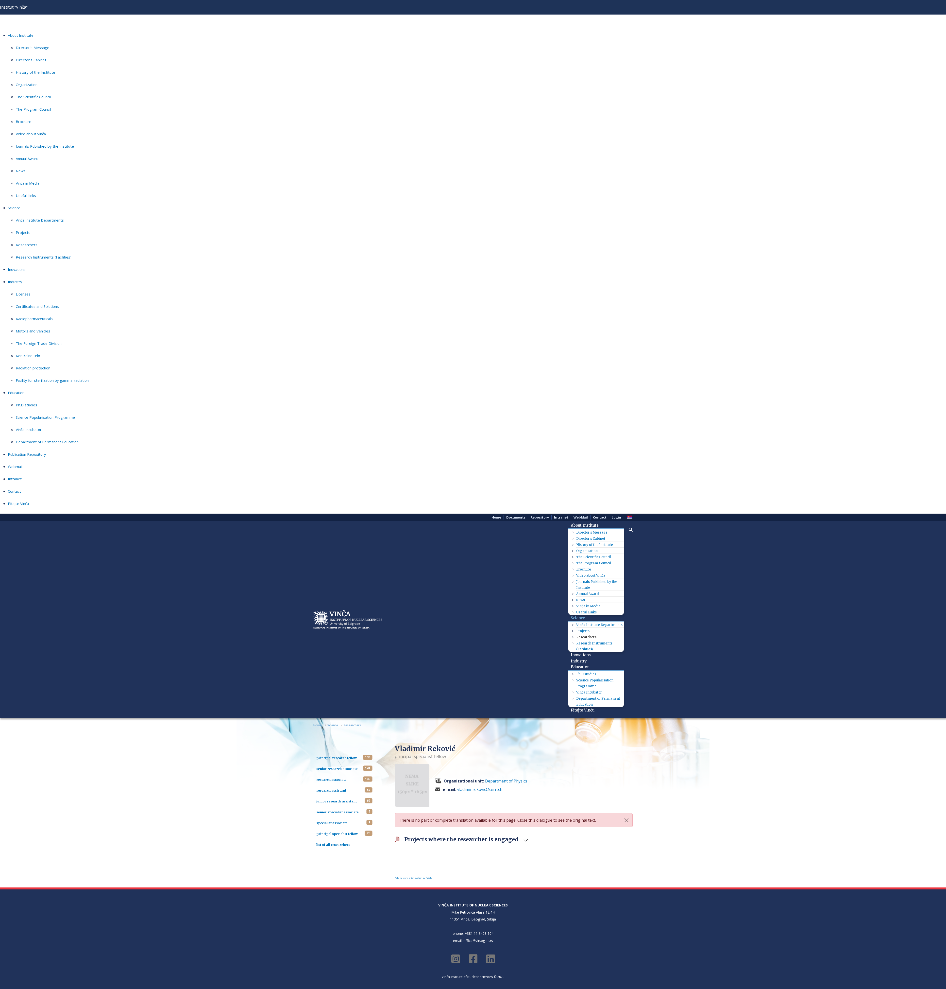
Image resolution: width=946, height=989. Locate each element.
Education (16, 392)
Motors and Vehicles (33, 331)
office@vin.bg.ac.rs (478, 940)
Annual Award (27, 158)
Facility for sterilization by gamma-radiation (52, 380)
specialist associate (331, 823)
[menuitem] (586, 525)
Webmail (15, 466)
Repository (540, 517)
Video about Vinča (31, 133)
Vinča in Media (27, 183)
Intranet (15, 478)
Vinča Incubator (29, 429)
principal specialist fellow (337, 834)
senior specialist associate (337, 812)
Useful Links (26, 195)
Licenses (23, 294)
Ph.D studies (26, 404)
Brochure (23, 121)
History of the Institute (35, 72)
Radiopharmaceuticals (34, 318)
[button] (628, 529)
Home (496, 517)
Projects (23, 232)
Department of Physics (506, 781)
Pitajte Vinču (18, 503)
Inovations (17, 269)
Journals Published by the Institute (45, 146)
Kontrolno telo (28, 355)
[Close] (626, 820)
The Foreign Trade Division (39, 343)
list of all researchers (333, 845)
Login (616, 517)
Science (14, 207)
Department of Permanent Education (47, 441)
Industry (15, 281)
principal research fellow (336, 758)
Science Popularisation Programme (45, 417)
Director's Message (32, 47)
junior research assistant (336, 801)
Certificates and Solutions (37, 306)
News (21, 170)
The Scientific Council (33, 96)
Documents (515, 517)
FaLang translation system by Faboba (414, 877)
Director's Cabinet (31, 59)
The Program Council (33, 109)
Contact (14, 491)
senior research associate (336, 769)
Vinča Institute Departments (40, 220)
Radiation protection (33, 367)
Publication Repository (27, 454)
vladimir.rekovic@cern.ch (479, 789)
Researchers (26, 244)
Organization (26, 84)
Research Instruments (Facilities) (43, 257)
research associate (331, 779)
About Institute (21, 35)
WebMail (581, 517)
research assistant (331, 790)
